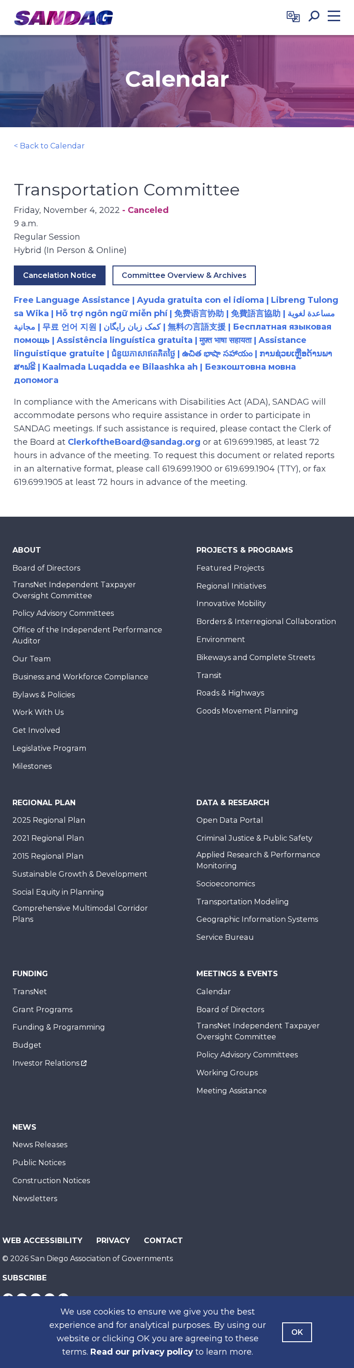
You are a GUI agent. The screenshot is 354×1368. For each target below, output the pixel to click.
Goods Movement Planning (247, 711)
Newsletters (34, 1198)
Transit (209, 675)
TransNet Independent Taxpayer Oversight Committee (74, 590)
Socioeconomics (225, 883)
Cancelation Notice (59, 275)
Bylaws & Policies (43, 694)
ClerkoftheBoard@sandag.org (134, 442)
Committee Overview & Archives (184, 275)
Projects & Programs (244, 550)
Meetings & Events (237, 973)
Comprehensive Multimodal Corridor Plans (80, 914)
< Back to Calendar (49, 146)
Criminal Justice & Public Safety (254, 838)
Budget (26, 1045)
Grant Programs (42, 1009)
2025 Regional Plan (48, 820)
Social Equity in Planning (58, 892)
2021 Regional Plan (48, 838)
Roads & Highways (230, 693)
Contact (163, 1240)
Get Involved (36, 730)
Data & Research (232, 802)
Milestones (32, 766)
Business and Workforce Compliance (80, 676)
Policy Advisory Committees (63, 613)
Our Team (31, 659)
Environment (220, 639)
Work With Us (38, 712)
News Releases (39, 1144)
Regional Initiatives (231, 586)
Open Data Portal (229, 820)
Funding (30, 973)
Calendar (213, 991)
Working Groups (227, 1072)
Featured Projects (230, 568)
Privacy (113, 1240)
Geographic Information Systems (257, 919)
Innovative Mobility (231, 603)
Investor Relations (45, 1063)
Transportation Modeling (242, 901)
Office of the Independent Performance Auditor (87, 635)
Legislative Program (49, 748)
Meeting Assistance (231, 1090)
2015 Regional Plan (47, 856)
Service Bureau (225, 937)
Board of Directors (46, 568)
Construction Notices (51, 1180)
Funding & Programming (58, 1027)
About (26, 550)
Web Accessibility (42, 1240)
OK (297, 1332)
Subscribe (24, 1278)
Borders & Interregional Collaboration (266, 621)
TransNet (29, 991)
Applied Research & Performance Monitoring (258, 860)
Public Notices (38, 1162)
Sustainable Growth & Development (80, 874)
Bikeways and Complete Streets (255, 657)
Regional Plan (44, 802)
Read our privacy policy (141, 1352)
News (24, 1127)
